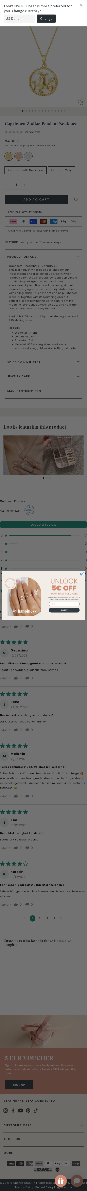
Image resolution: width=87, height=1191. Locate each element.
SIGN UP (64, 610)
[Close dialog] (82, 574)
